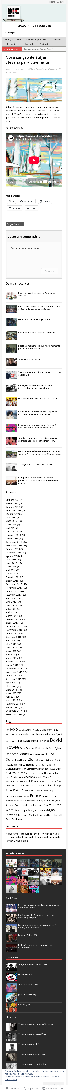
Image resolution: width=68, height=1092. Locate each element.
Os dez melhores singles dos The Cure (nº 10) (39, 398)
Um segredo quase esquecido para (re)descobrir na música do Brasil (35, 386)
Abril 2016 (11, 654)
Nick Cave (31, 781)
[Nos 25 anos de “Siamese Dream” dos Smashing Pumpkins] (11, 920)
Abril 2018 (11, 570)
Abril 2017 (11, 612)
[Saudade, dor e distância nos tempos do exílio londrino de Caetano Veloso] (11, 417)
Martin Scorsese (51, 776)
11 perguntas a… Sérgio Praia (32, 1033)
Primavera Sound (22, 796)
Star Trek (49, 805)
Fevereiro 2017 (13, 619)
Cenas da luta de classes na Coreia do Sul (38, 332)
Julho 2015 (11, 686)
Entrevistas (56, 39)
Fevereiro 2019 (13, 535)
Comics (45, 740)
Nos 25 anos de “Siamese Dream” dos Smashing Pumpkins (36, 916)
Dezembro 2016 (14, 626)
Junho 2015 (11, 689)
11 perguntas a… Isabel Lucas (32, 1054)
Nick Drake (41, 781)
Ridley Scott (30, 800)
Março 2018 (12, 573)
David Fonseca (27, 748)
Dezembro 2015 (14, 668)
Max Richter (11, 781)
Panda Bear (30, 785)
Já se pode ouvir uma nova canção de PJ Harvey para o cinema (37, 926)
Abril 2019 (11, 527)
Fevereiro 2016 (13, 661)
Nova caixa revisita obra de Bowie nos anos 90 (36, 294)
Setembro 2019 (13, 510)
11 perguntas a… (15, 1017)
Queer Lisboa (49, 796)
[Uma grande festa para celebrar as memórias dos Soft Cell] (33, 891)
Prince (35, 795)
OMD (13, 785)
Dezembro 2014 (14, 710)
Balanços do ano (13, 39)
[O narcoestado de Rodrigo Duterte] (11, 324)
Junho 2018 (11, 563)
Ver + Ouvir (12, 898)
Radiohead (11, 800)
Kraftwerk (12, 773)
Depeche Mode (17, 754)
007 (7, 730)
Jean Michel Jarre (30, 768)
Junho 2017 (11, 605)
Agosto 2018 (12, 556)
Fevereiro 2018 (13, 577)
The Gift (57, 815)
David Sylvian (55, 748)
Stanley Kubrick (36, 805)
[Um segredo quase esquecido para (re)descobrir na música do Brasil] (11, 390)
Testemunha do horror (29, 359)
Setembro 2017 (13, 594)
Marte (38, 776)
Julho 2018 (11, 559)
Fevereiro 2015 (13, 703)
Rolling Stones (43, 800)
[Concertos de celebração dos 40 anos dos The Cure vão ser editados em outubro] (22, 891)
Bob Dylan (24, 740)
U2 (20, 819)
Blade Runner (11, 741)
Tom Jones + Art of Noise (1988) (32, 964)
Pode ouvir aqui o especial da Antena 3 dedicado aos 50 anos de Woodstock (37, 426)
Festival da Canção (47, 759)
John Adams (44, 768)
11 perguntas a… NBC (28, 1044)
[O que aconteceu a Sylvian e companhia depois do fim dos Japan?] (11, 891)
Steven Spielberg (24, 810)
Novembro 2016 (14, 629)
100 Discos (17, 729)
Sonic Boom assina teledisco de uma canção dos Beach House (39, 906)
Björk (59, 734)
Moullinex (20, 781)
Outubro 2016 (13, 633)
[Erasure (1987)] (11, 979)
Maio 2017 (11, 608)
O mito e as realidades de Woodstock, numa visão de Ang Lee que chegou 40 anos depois (40, 452)
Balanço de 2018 (13, 734)
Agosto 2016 (12, 640)
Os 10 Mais (30, 44)
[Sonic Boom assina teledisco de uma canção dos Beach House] (11, 910)
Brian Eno (36, 740)
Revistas (20, 800)
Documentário (36, 754)
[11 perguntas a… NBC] (11, 1049)
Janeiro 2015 (12, 707)
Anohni (28, 729)
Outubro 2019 (13, 506)
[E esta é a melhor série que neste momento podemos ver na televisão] (11, 351)
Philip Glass (21, 790)
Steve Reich (40, 810)
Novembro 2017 (14, 587)
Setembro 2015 (13, 679)
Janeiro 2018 (12, 580)
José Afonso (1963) (27, 994)
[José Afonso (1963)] (11, 999)
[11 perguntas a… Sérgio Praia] (11, 1039)
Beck (53, 734)
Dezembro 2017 (14, 584)
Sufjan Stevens (14, 224)
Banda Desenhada (31, 734)
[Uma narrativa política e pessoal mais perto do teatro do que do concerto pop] (11, 311)
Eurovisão (25, 759)
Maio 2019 (11, 524)
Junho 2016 (11, 647)
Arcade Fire (38, 730)
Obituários (45, 44)
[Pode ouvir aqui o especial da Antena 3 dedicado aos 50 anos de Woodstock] (11, 430)
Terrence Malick (27, 815)
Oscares (20, 785)
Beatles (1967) (24, 1004)
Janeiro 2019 (12, 538)
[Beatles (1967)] (11, 1009)
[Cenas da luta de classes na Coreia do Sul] (11, 338)
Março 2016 (12, 657)
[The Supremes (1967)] (11, 989)
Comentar (50, 271)
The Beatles (44, 815)
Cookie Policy (11, 1079)
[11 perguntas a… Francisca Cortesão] (11, 1029)
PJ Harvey (45, 790)
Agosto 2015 (12, 682)
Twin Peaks (12, 819)
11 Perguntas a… (13, 44)
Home (52, 1)
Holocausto (39, 765)
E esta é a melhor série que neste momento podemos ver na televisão (39, 347)
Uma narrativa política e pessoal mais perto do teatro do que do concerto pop (39, 307)
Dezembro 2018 (14, 541)
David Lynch (41, 748)
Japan (18, 768)
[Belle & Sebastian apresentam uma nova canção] (11, 950)
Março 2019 (12, 531)
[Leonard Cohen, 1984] (11, 940)
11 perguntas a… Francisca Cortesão (35, 1023)
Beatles (46, 734)
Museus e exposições (35, 39)
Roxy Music (56, 800)
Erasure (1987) (25, 974)
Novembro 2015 (14, 672)
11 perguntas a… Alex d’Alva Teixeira (35, 464)
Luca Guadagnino (14, 777)
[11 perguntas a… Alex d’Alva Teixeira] (11, 470)
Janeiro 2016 (12, 665)
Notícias (54, 69)
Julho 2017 (11, 601)
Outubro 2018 (13, 548)
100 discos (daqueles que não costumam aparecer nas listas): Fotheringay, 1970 (37, 439)
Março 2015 (12, 700)
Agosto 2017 (12, 598)
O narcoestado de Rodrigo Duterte (34, 319)
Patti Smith (41, 785)
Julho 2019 (11, 517)
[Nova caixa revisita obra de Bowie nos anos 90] (11, 298)
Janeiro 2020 (12, 503)
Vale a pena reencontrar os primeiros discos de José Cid (39, 373)
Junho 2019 (11, 520)
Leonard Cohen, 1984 (28, 935)
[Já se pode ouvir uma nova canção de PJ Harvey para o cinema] (11, 930)
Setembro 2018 (13, 552)
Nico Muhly (51, 781)
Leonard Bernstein (46, 773)
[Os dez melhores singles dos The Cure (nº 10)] (11, 404)
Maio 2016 (11, 651)
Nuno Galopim (42, 69)
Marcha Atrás (13, 957)
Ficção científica (15, 764)
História (30, 764)
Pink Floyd (35, 790)
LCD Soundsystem (28, 773)
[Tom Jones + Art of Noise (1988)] (11, 969)
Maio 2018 (11, 566)
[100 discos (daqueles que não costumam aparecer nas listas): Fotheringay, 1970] (11, 443)
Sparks (25, 805)
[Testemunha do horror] (11, 364)
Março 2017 (12, 615)
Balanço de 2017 (52, 729)
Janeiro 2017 (12, 622)
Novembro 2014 (14, 714)
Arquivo (61, 1)
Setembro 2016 (13, 636)
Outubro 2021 (13, 499)
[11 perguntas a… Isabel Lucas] (11, 1059)
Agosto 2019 (12, 513)
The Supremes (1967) (28, 984)
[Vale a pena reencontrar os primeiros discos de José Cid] (11, 377)
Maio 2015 (11, 693)
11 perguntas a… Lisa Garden (32, 1064)
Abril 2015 (11, 696)
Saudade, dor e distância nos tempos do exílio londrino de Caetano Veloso (37, 413)
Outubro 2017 (13, 591)
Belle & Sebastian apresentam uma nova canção (35, 946)
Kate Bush (55, 768)
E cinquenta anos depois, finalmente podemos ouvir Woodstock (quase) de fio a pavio (38, 480)
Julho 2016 (11, 643)
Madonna (29, 777)
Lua (56, 773)
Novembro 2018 (14, 545)
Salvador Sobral (14, 805)
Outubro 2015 (13, 675)
